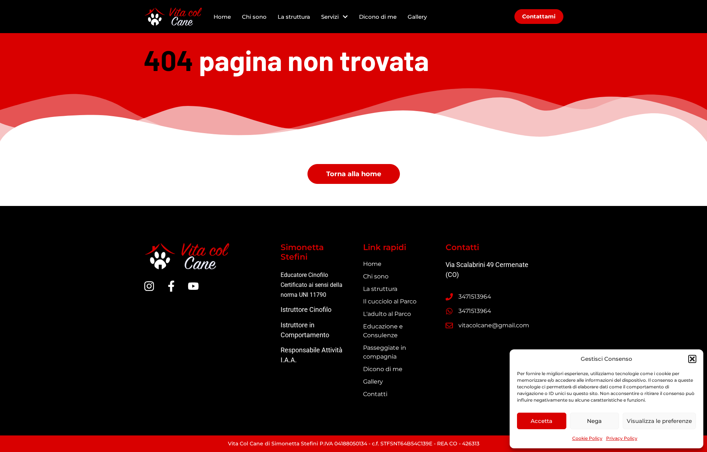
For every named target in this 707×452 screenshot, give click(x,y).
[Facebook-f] (171, 286)
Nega (594, 420)
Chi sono (254, 16)
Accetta (541, 420)
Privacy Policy (621, 438)
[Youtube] (193, 286)
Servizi (330, 16)
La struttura (294, 16)
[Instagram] (149, 286)
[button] (692, 359)
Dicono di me (378, 16)
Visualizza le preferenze (659, 420)
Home (222, 16)
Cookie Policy (587, 438)
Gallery (417, 16)
